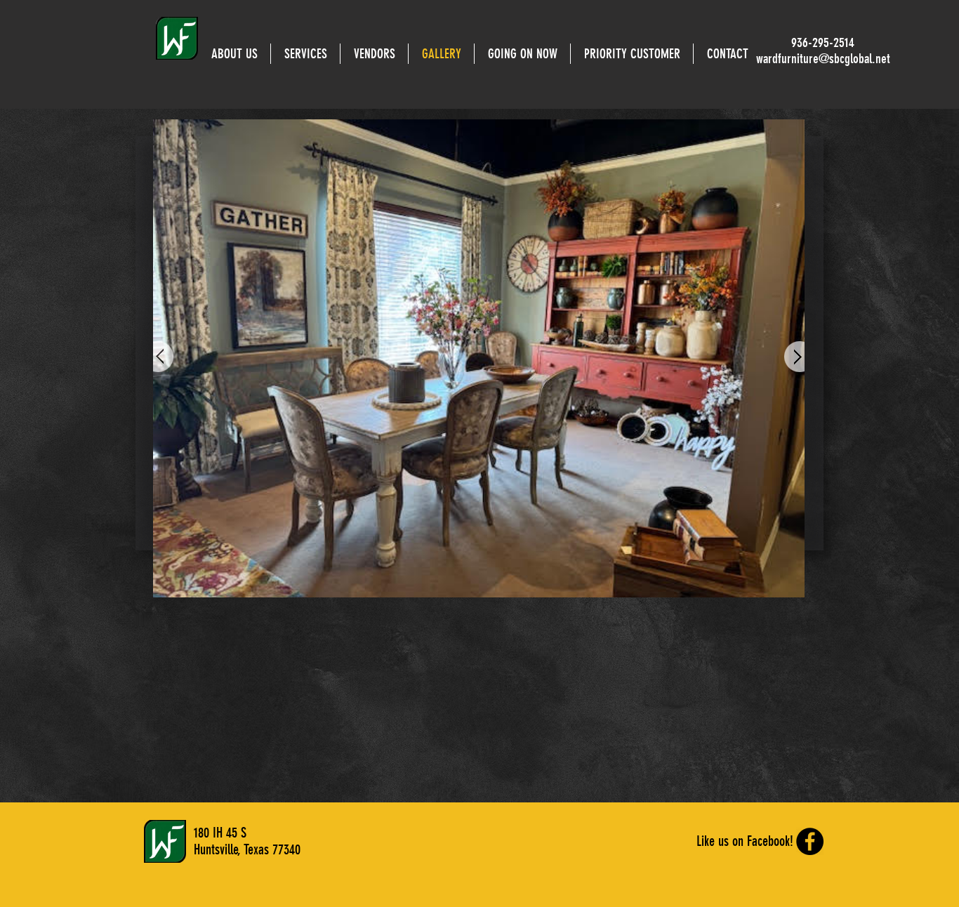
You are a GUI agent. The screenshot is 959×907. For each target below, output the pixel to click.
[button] (522, 54)
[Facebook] (810, 841)
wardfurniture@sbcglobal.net (823, 59)
